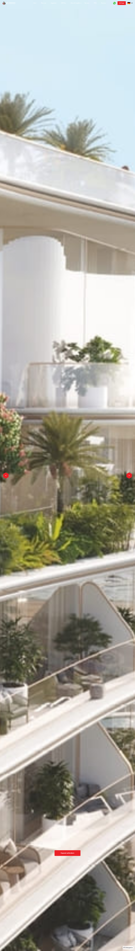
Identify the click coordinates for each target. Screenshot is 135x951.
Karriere (103, 3)
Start (34, 3)
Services (87, 3)
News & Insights (75, 3)
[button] (6, 475)
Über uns (43, 3)
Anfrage (121, 3)
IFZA (95, 3)
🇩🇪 (128, 3)
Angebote (53, 3)
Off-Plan (63, 3)
